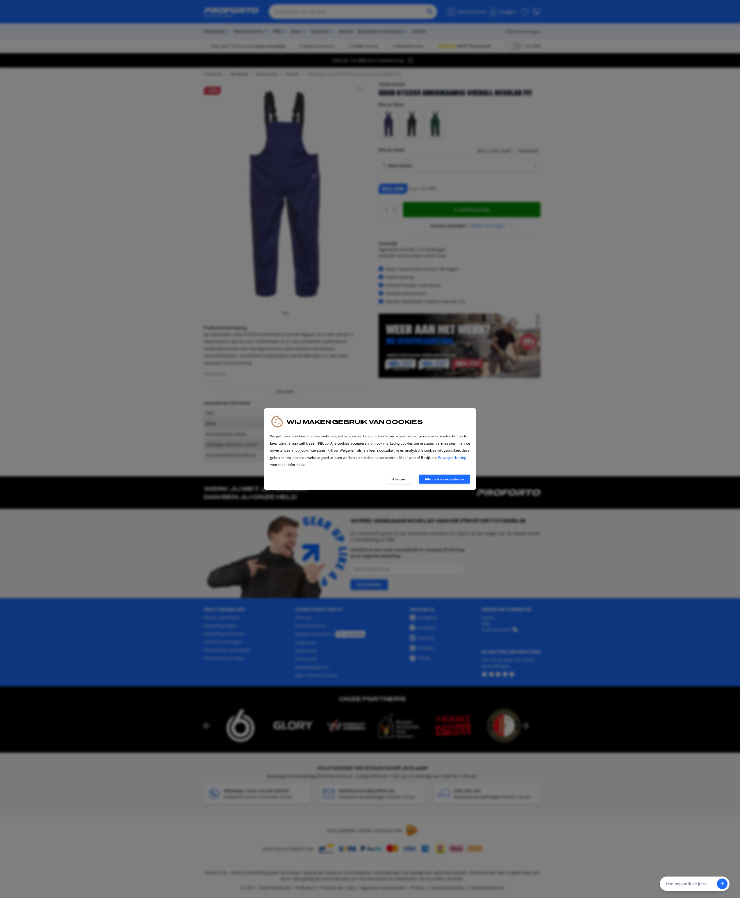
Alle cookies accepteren (444, 479)
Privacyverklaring (452, 457)
